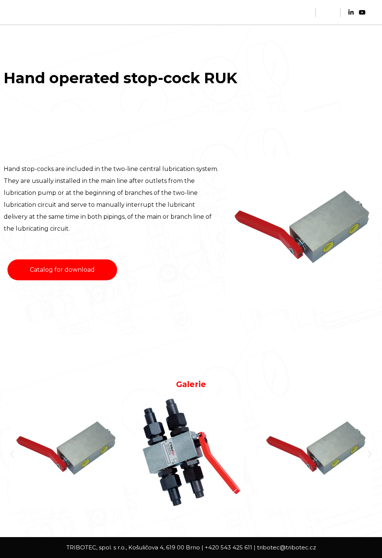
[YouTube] (362, 12)
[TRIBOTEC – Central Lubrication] (52, 12)
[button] (12, 453)
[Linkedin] (351, 12)
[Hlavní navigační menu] (328, 12)
